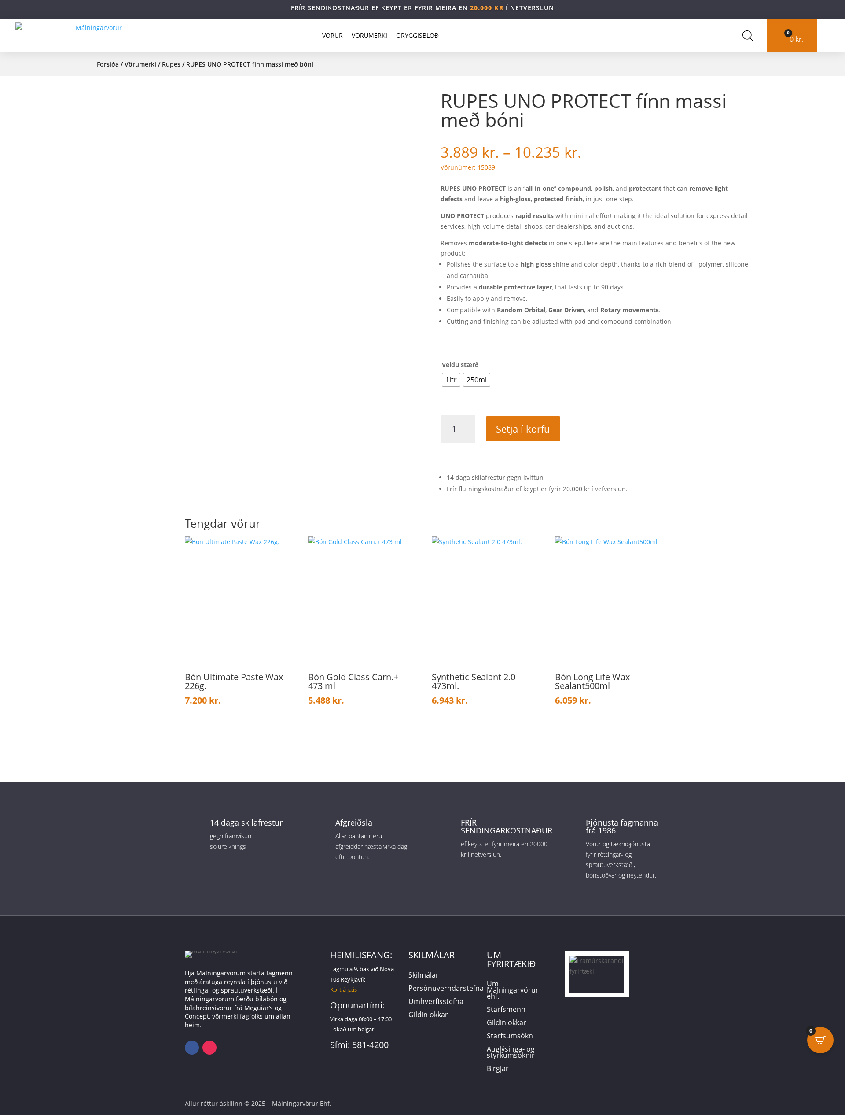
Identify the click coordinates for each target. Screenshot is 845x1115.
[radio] (451, 379)
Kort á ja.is (343, 989)
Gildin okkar (428, 1015)
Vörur (332, 35)
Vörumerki (369, 35)
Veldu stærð (460, 364)
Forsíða (108, 64)
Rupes (171, 64)
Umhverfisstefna (435, 1002)
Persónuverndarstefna (446, 989)
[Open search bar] (747, 35)
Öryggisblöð (417, 35)
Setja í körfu (523, 428)
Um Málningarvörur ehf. (513, 991)
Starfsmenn (506, 1010)
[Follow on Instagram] (209, 1048)
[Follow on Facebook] (192, 1048)
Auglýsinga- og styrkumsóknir (511, 1053)
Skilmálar (423, 976)
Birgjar (498, 1069)
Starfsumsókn (510, 1037)
